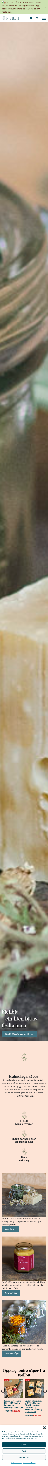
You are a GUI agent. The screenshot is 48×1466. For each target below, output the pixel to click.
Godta (24, 1445)
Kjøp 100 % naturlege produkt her (19, 1034)
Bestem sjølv (24, 1457)
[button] (44, 1427)
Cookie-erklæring (16, 1463)
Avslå (24, 1451)
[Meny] (44, 18)
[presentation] (3, 1391)
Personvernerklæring (29, 1463)
